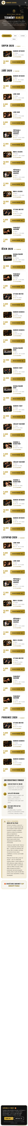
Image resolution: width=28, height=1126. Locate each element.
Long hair (16, 94)
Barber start (18, 368)
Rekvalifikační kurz (18, 255)
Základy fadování (19, 424)
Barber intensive (19, 51)
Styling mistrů (18, 209)
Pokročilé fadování (16, 228)
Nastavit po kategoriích (9, 1121)
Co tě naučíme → (17, 56)
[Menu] (25, 2)
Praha (14, 39)
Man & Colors (17, 152)
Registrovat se (17, 62)
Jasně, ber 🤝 (9, 1118)
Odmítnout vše (18, 1118)
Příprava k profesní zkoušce (16, 132)
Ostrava (23, 35)
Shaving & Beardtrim (16, 443)
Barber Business (18, 312)
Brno (15, 35)
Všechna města (6, 35)
